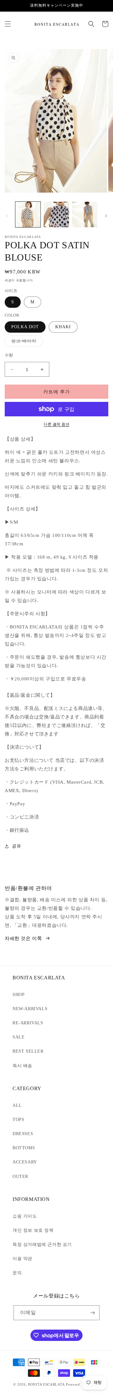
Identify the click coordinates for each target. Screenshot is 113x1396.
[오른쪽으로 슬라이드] (106, 216)
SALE (18, 1037)
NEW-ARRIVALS (30, 1008)
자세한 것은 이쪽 (23, 938)
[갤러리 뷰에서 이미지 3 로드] (84, 214)
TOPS (18, 1119)
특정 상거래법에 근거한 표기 (42, 1244)
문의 (17, 1272)
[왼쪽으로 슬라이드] (7, 216)
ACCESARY (25, 1162)
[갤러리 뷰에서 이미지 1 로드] (27, 214)
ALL (17, 1105)
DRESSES (23, 1133)
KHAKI (63, 326)
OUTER (20, 1176)
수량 (9, 355)
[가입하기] (92, 1312)
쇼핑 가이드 (25, 1216)
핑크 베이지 (26, 342)
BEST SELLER (28, 1051)
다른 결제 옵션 (56, 424)
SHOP (18, 994)
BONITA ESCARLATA (46, 1384)
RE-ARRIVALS (28, 1023)
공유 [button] (16, 846)
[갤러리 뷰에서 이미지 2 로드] (56, 214)
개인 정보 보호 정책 (33, 1230)
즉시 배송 (22, 1065)
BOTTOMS (24, 1148)
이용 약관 (22, 1258)
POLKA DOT (25, 326)
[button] (8, 24)
